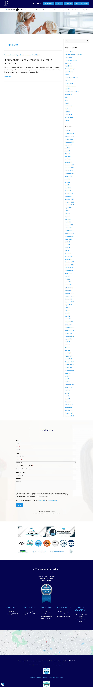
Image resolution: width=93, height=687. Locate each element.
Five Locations (11, 9)
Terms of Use (45, 677)
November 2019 (69, 296)
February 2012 (69, 405)
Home (19, 661)
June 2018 (67, 345)
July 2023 (67, 179)
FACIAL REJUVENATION (71, 77)
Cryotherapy (68, 63)
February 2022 (69, 225)
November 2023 (69, 168)
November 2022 (69, 202)
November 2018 (69, 330)
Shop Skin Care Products (56, 661)
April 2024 (68, 156)
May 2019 (67, 313)
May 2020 (67, 279)
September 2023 (69, 173)
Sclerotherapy (68, 106)
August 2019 (68, 305)
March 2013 (68, 402)
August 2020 (68, 273)
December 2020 (69, 262)
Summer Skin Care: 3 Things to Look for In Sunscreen (28, 61)
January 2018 (68, 359)
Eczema (67, 75)
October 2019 (69, 299)
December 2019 (69, 293)
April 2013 (67, 399)
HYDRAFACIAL (69, 83)
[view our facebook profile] (33, 4)
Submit (19, 505)
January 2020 (68, 290)
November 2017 (69, 365)
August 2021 (68, 239)
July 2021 (67, 242)
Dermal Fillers (68, 66)
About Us (24, 661)
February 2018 (69, 356)
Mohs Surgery (68, 95)
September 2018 (69, 336)
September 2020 (69, 270)
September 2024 (69, 142)
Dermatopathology (70, 69)
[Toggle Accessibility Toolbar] (2, 684)
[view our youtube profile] (38, 4)
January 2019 (68, 325)
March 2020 (68, 285)
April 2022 (68, 219)
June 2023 (67, 182)
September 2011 (69, 416)
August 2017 (68, 373)
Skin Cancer (68, 109)
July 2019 (67, 308)
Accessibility (32, 677)
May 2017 (67, 382)
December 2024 (69, 134)
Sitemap (61, 677)
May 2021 (67, 248)
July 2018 (67, 342)
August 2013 (68, 387)
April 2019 (67, 316)
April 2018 (67, 350)
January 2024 (68, 162)
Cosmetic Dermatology (71, 60)
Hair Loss (67, 80)
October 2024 (69, 139)
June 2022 (67, 213)
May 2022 (67, 216)
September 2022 (69, 205)
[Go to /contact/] (12, 610)
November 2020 (69, 265)
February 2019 (69, 322)
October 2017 (68, 367)
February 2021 (69, 256)
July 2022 (67, 211)
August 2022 (68, 208)
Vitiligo (67, 120)
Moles (66, 97)
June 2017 (67, 379)
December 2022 (69, 199)
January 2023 (68, 196)
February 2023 (69, 193)
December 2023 (69, 165)
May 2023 (67, 185)
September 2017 (69, 370)
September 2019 (69, 302)
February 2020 (69, 288)
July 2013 (67, 390)
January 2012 (68, 407)
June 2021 (67, 245)
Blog (43, 661)
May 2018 (67, 347)
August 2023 (68, 176)
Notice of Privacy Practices (53, 677)
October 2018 (68, 333)
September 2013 (69, 385)
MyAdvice (61, 665)
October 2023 (69, 171)
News (66, 100)
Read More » (7, 76)
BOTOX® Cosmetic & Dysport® (73, 55)
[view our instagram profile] (40, 4)
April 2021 (67, 251)
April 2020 (68, 282)
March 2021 (68, 253)
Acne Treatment (69, 52)
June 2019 (67, 310)
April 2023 (68, 188)
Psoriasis (67, 103)
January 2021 (68, 259)
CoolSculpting (68, 57)
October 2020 (69, 268)
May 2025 (67, 131)
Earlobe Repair (69, 72)
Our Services (30, 661)
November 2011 (69, 413)
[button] (40, 9)
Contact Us (47, 661)
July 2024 (67, 148)
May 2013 (67, 396)
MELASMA (68, 89)
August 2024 (68, 145)
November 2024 (69, 136)
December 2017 (69, 362)
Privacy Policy (42, 500)
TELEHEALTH (68, 114)
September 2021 (69, 236)
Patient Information (37, 661)
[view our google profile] (36, 4)
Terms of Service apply (52, 500)
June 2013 (67, 393)
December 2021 (69, 231)
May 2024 (67, 154)
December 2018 (69, 328)
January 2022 (68, 228)
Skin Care (67, 112)
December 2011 (69, 410)
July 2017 (67, 376)
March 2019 (68, 319)
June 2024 (67, 151)
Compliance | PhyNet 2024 (69, 661)
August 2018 (68, 339)
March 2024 (68, 159)
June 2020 (67, 276)
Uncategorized (69, 117)
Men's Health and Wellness (72, 92)
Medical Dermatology (70, 86)
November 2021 (69, 233)
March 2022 (68, 222)
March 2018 (68, 353)
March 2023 (68, 191)
